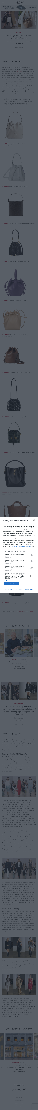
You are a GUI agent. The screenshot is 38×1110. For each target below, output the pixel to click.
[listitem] (19, 551)
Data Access (19, 589)
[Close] (34, 520)
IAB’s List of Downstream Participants (21, 546)
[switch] (31, 555)
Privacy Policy (29, 589)
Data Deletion (9, 589)
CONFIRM (11, 583)
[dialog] (19, 555)
